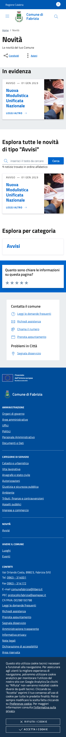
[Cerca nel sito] (56, 16)
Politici (6, 431)
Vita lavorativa (11, 469)
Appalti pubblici (11, 504)
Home (5, 30)
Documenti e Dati (13, 443)
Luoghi (6, 550)
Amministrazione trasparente (20, 629)
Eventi (6, 556)
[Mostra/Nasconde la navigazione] (7, 16)
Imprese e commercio (15, 510)
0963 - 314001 (16, 577)
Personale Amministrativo (18, 437)
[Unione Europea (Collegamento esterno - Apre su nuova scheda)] (33, 378)
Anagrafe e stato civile (16, 475)
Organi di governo (13, 413)
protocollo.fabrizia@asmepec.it (27, 595)
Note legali (9, 640)
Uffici (5, 425)
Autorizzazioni (11, 481)
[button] (14, 4)
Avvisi (6, 530)
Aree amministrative (15, 419)
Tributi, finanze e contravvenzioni (23, 498)
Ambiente (8, 492)
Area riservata (11, 652)
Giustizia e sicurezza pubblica (20, 486)
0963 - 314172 (16, 583)
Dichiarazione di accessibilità (20, 646)
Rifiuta (35, 721)
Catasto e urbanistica (15, 463)
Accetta (36, 729)
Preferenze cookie (21, 703)
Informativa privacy (14, 634)
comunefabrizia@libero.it (27, 589)
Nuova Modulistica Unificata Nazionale (17, 98)
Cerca (55, 161)
